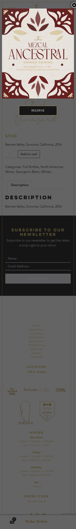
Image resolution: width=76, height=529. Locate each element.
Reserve (38, 110)
